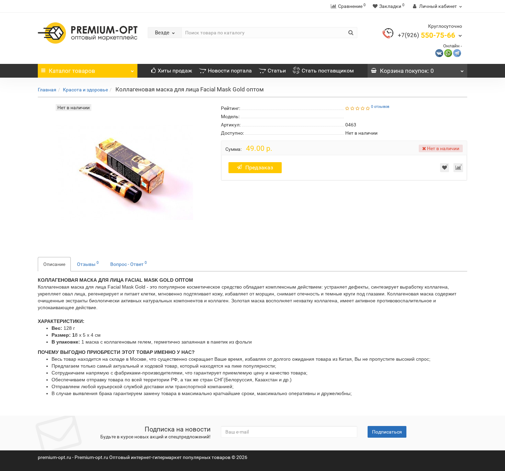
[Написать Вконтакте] (439, 52)
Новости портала (230, 70)
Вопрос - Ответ (128, 263)
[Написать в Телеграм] (457, 52)
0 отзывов (380, 106)
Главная (47, 89)
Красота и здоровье (85, 89)
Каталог (72, 70)
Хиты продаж (175, 70)
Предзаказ (259, 167)
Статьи (277, 70)
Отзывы (88, 263)
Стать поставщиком (328, 70)
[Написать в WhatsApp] (448, 52)
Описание (54, 264)
